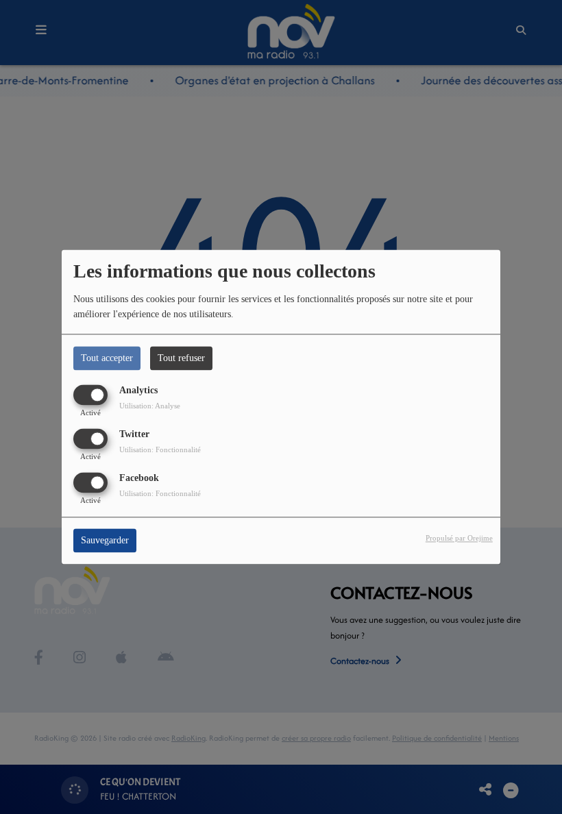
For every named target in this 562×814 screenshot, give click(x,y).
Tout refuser (181, 358)
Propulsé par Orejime (459, 538)
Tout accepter (107, 358)
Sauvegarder (105, 541)
